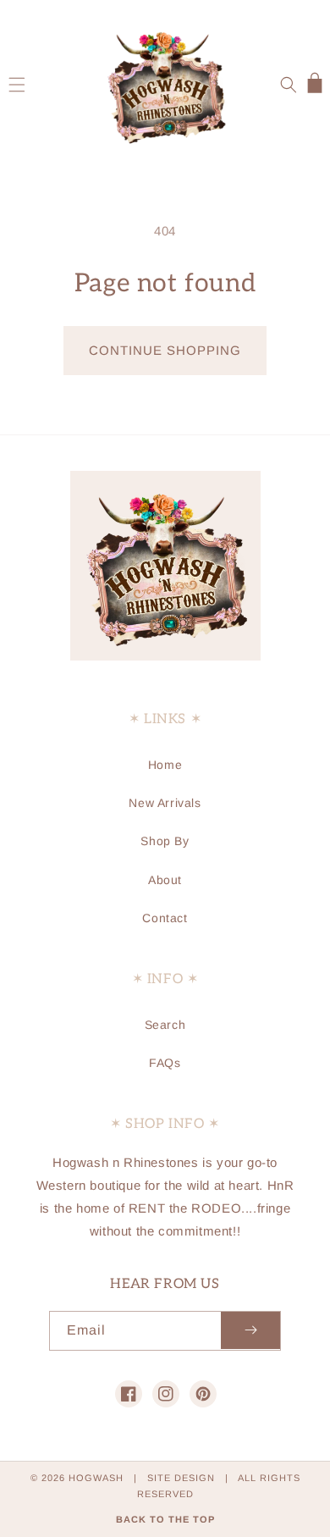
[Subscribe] (250, 1331)
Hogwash (96, 1478)
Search (165, 1024)
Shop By (164, 841)
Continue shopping (165, 350)
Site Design (181, 1478)
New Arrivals (165, 803)
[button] (17, 84)
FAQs (164, 1063)
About (165, 880)
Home (165, 764)
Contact (164, 918)
